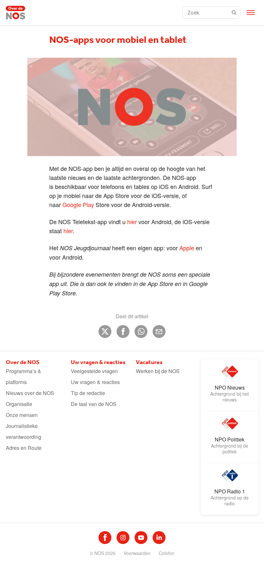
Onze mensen (22, 415)
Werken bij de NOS (158, 371)
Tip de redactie (88, 393)
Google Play (78, 204)
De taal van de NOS (94, 404)
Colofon (166, 553)
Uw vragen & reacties (95, 382)
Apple (186, 247)
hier (132, 221)
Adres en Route (24, 447)
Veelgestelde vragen (94, 371)
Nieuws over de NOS (30, 393)
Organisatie (19, 404)
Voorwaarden (137, 553)
